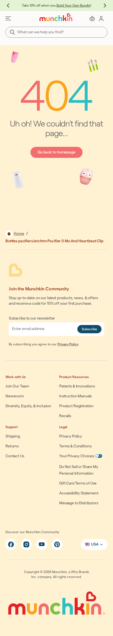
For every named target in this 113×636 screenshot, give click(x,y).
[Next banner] (102, 5)
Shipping (12, 436)
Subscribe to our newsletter (32, 318)
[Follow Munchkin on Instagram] (26, 544)
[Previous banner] (10, 5)
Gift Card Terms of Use (78, 483)
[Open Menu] (8, 18)
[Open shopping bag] (92, 18)
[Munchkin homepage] (56, 17)
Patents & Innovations (77, 386)
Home (19, 234)
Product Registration (76, 406)
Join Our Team (17, 386)
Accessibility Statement (78, 493)
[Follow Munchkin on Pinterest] (57, 544)
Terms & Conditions (75, 446)
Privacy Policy (68, 344)
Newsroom (14, 396)
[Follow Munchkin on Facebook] (10, 544)
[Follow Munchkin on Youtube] (41, 544)
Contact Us (14, 456)
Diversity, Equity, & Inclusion (28, 406)
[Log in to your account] (101, 18)
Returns (12, 446)
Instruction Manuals (75, 396)
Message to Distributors (78, 503)
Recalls (65, 416)
